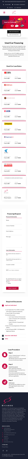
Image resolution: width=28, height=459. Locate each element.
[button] (14, 305)
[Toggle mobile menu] (4, 12)
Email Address (9, 231)
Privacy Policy (5, 446)
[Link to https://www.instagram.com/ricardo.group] (6, 450)
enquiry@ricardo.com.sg (8, 441)
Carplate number (10, 264)
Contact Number (10, 225)
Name (7, 220)
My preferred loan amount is (13, 254)
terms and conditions (13, 280)
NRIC (12, 270)
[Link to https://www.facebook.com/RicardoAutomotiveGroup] (3, 450)
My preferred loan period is (13, 260)
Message (8, 236)
